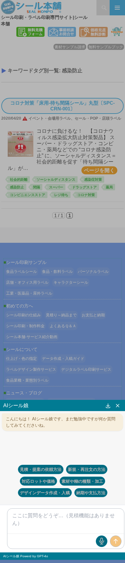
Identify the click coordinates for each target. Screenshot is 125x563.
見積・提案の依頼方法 (41, 469)
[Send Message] (115, 541)
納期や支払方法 (90, 492)
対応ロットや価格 (38, 481)
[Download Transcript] (108, 405)
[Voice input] (101, 541)
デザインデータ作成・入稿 (45, 492)
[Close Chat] (117, 405)
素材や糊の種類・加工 (82, 481)
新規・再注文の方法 (86, 469)
